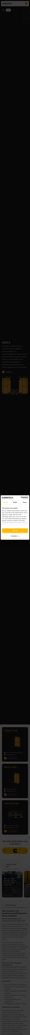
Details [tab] (15, 502)
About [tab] (24, 502)
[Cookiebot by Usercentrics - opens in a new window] (21, 498)
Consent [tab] (5, 502)
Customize (14, 536)
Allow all (15, 530)
